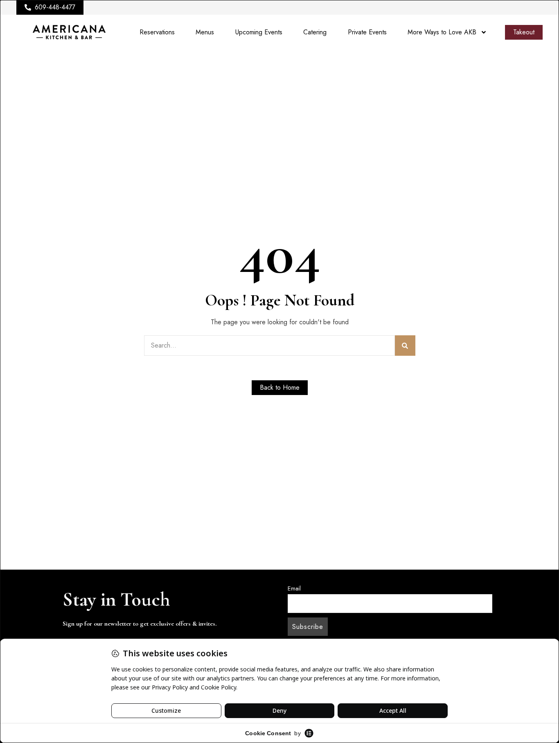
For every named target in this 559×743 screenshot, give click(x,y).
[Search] (405, 345)
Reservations (157, 32)
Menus (205, 32)
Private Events (367, 32)
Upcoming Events (258, 32)
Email (294, 588)
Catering (315, 32)
